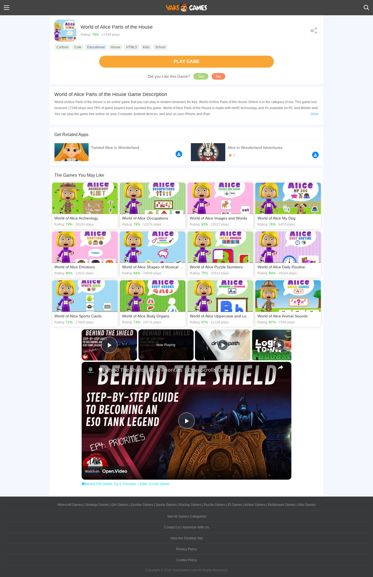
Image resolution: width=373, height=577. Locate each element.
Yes (201, 76)
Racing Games (190, 505)
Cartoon (63, 47)
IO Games (235, 505)
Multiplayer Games (282, 505)
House (115, 47)
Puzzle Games (214, 505)
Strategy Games (97, 505)
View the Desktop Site (186, 538)
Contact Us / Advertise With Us (186, 527)
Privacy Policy (186, 549)
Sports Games (166, 505)
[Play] (222, 344)
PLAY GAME (187, 61)
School (160, 47)
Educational (96, 47)
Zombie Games (142, 505)
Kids (146, 47)
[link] (90, 370)
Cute (77, 47)
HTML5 (131, 47)
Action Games (255, 505)
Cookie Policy (186, 560)
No (218, 76)
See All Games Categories (186, 516)
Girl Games (119, 505)
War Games (307, 505)
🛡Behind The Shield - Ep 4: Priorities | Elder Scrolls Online (166, 370)
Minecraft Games (70, 505)
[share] (280, 367)
